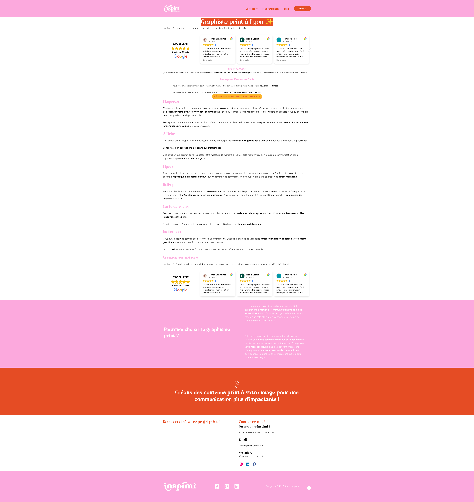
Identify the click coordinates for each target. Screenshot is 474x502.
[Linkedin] (236, 486)
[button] (256, 8)
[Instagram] (226, 486)
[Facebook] (216, 486)
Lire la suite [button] (207, 60)
